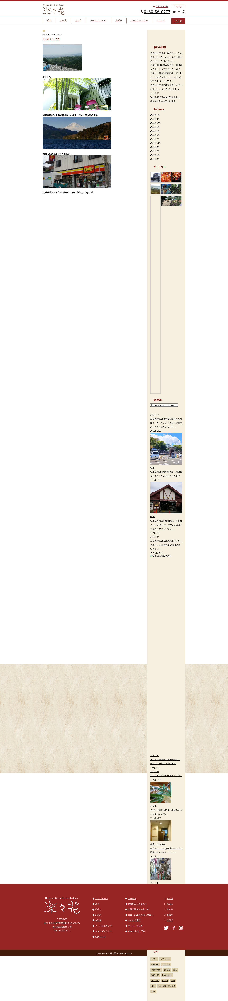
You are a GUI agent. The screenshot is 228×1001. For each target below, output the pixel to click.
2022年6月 (155, 127)
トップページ (101, 898)
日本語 (170, 898)
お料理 (63, 20)
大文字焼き (156, 970)
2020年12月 (155, 143)
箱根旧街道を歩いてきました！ (57, 154)
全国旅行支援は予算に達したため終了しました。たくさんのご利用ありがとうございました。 (166, 57)
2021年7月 (155, 139)
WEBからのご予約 (136, 931)
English (170, 904)
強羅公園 (155, 975)
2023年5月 (155, 115)
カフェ (154, 959)
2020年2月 (155, 159)
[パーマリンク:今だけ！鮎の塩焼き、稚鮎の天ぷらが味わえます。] (166, 793)
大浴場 (167, 970)
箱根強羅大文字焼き (167, 986)
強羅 (175, 970)
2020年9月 (155, 147)
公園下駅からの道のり (114, 773)
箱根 (153, 986)
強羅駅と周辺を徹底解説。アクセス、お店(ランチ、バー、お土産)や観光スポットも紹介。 (166, 77)
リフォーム (165, 959)
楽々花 (165, 981)
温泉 (49, 20)
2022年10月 (155, 123)
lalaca (47, 34)
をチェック (78, 662)
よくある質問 (162, 6)
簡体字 (170, 909)
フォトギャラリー (139, 20)
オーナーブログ (135, 926)
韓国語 (170, 920)
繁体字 (170, 915)
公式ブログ (100, 937)
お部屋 (78, 20)
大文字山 (166, 964)
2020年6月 (155, 155)
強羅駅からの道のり (163, 773)
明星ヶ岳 (155, 981)
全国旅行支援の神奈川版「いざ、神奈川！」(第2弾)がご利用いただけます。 (166, 89)
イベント (154, 883)
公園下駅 (155, 964)
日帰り (119, 20)
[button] (155, 177)
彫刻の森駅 (167, 975)
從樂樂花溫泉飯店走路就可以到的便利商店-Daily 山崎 (68, 192)
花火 (153, 991)
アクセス (160, 20)
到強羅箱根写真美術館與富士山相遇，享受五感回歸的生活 (70, 115)
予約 (178, 20)
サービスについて (98, 20)
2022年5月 (155, 131)
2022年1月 (155, 135)
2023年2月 (155, 119)
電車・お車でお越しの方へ (65, 773)
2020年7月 (155, 151)
